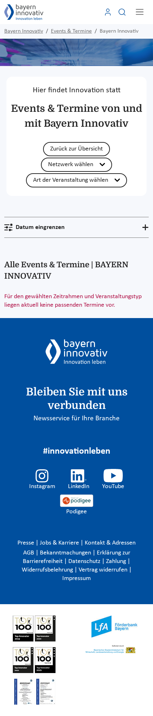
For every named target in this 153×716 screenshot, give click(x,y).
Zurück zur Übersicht (76, 149)
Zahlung (116, 561)
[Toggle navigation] (140, 12)
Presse (26, 543)
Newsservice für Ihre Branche (76, 418)
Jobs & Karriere (60, 543)
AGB (29, 553)
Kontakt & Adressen (110, 543)
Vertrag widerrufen (104, 570)
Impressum (76, 578)
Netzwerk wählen (70, 164)
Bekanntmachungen (66, 553)
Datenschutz (85, 561)
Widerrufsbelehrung (48, 570)
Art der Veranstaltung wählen (70, 180)
